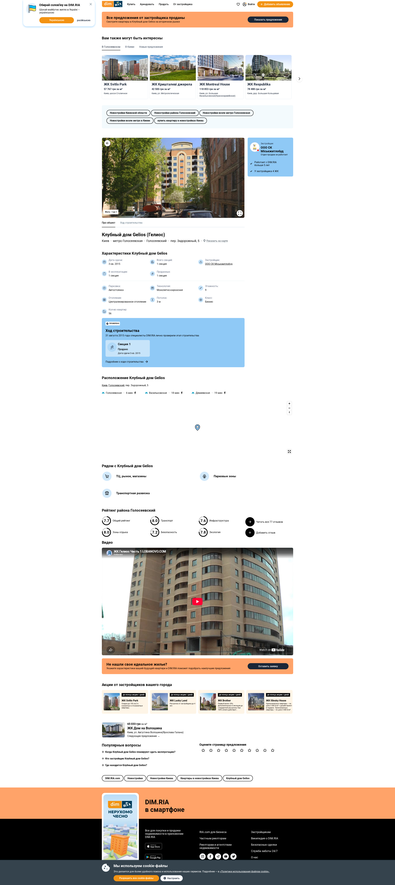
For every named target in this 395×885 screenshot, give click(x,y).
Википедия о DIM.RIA (264, 838)
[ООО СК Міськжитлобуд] (255, 147)
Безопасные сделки (264, 844)
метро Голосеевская (128, 241)
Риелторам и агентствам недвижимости (216, 846)
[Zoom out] (289, 408)
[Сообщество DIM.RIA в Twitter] (233, 856)
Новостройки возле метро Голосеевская (226, 112)
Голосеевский (156, 241)
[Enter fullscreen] (289, 451)
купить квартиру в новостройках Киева (181, 120)
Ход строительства (131, 222)
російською (83, 20)
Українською (56, 20)
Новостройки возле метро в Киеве (130, 120)
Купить (131, 4)
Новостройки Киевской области (128, 112)
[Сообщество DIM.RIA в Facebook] (210, 856)
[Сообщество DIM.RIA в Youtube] (226, 856)
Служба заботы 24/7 (264, 851)
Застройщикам (261, 832)
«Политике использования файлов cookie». (245, 871)
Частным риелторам (213, 838)
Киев (105, 241)
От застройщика (182, 4)
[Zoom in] (289, 403)
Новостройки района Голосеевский (174, 112)
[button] (107, 143)
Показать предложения (268, 19)
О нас (254, 857)
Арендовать (147, 4)
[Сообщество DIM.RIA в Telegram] (218, 856)
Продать (164, 4)
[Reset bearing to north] (289, 412)
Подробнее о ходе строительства (124, 361)
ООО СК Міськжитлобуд (219, 263)
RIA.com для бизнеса (213, 832)
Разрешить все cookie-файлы (136, 878)
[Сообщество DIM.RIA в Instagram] (203, 856)
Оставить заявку (268, 666)
